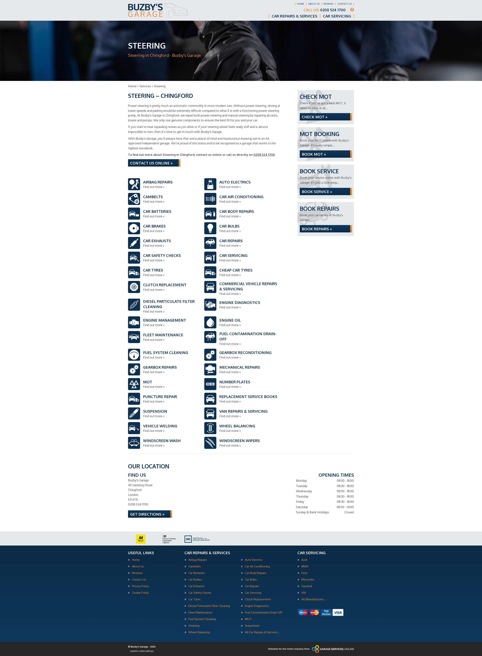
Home (300, 3)
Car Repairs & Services (294, 16)
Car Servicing (337, 16)
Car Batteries (196, 573)
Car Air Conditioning (257, 566)
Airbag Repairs (197, 559)
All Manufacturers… (313, 599)
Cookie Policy (140, 592)
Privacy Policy (140, 586)
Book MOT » (314, 154)
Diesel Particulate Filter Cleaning (209, 605)
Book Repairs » (317, 228)
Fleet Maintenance (200, 612)
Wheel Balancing (199, 632)
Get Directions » (147, 514)
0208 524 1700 (325, 10)
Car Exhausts (196, 586)
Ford (304, 573)
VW (303, 592)
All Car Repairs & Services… (262, 632)
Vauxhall (306, 586)
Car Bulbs (251, 579)
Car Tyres (194, 599)
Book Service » (317, 191)
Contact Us (344, 3)
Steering (193, 625)
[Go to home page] (158, 10)
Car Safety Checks (199, 592)
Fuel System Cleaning (202, 619)
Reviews (328, 3)
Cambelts (194, 566)
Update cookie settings (142, 651)
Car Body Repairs (255, 573)
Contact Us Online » (151, 163)
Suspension (252, 625)
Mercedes (307, 579)
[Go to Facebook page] (352, 9)
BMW (304, 566)
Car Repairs (252, 586)
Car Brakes (195, 579)
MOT (248, 619)
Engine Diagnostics (257, 605)
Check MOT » (314, 116)
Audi (304, 559)
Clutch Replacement (258, 599)
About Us (314, 3)
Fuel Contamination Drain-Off (263, 612)
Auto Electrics (253, 559)
